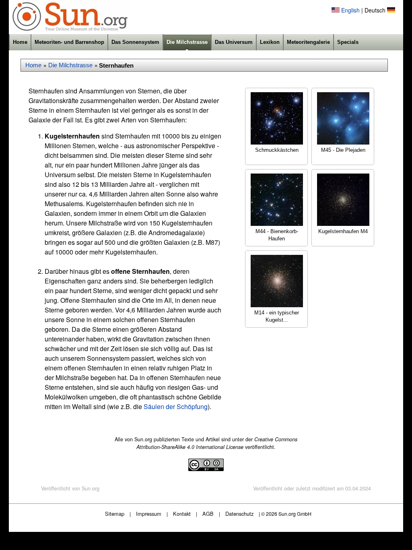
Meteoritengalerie (308, 42)
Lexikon (270, 42)
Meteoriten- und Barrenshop (69, 42)
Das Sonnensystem (135, 42)
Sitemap (114, 513)
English (350, 10)
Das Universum (234, 42)
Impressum (148, 513)
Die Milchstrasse (187, 42)
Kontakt (182, 513)
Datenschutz (239, 513)
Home (20, 42)
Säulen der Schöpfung (176, 406)
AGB (208, 513)
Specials (347, 42)
